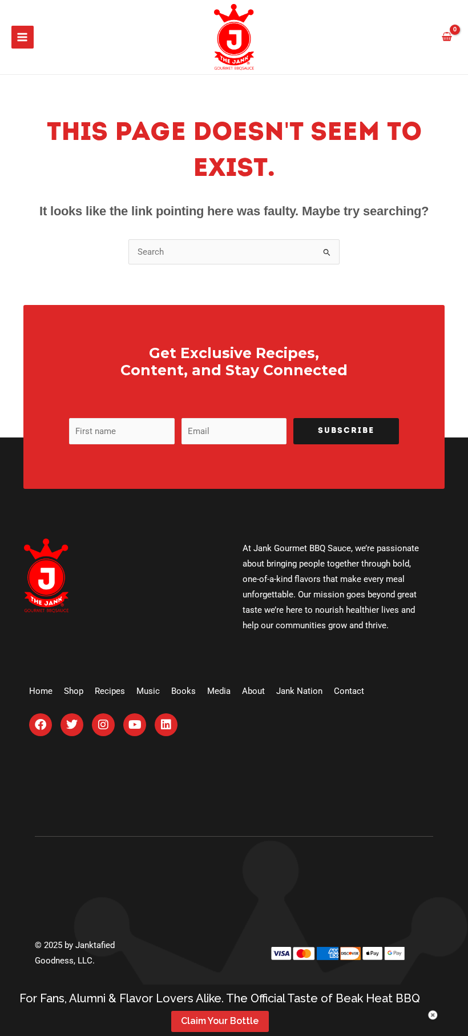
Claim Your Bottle (220, 1020)
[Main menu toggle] (22, 37)
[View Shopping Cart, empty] (447, 37)
